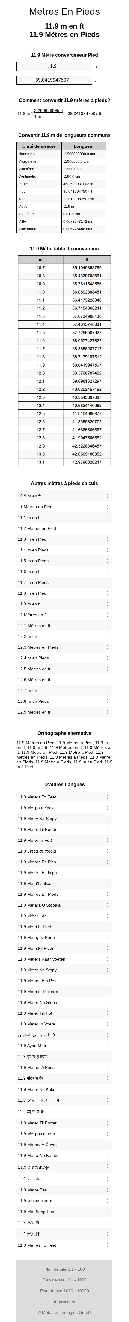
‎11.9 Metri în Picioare (38, 991)
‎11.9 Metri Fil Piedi (35, 948)
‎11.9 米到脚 (29, 1222)
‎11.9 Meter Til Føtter (37, 1123)
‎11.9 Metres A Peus (36, 1067)
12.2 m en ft (29, 636)
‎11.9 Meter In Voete (36, 1024)
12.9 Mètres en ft (34, 712)
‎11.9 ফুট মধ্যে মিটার (32, 1056)
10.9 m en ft (29, 495)
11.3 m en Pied (32, 539)
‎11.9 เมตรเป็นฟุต (34, 1167)
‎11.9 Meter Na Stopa (37, 1002)
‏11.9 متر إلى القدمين (36, 1034)
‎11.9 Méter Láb (32, 915)
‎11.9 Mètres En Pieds (38, 894)
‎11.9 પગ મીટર (30, 1178)
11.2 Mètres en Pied (37, 528)
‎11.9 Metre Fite (32, 1190)
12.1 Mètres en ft (34, 625)
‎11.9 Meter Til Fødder (38, 829)
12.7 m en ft (29, 690)
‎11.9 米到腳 (29, 1233)
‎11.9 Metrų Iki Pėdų (36, 937)
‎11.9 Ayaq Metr (32, 1045)
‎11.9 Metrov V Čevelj (37, 1144)
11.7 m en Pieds (33, 582)
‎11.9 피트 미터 (31, 1111)
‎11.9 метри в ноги (35, 1200)
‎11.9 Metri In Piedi (35, 926)
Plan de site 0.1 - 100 (64, 1269)
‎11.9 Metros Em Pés (37, 980)
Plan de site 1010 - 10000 (64, 1290)
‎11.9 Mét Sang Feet (37, 1211)
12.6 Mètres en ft (34, 679)
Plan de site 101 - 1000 (65, 1280)
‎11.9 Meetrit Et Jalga (37, 872)
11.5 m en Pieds (33, 560)
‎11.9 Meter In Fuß (35, 840)
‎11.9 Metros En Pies (37, 861)
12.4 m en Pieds (33, 658)
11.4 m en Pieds (33, 550)
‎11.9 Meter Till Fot (35, 1013)
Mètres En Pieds (64, 11)
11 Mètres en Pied (35, 506)
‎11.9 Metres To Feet (37, 1245)
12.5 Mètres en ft (34, 668)
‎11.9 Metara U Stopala (39, 905)
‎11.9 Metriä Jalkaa (35, 883)
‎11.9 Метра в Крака (37, 807)
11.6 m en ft (29, 571)
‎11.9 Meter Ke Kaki (36, 1089)
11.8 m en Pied (32, 593)
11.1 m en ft (29, 517)
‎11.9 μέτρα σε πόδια (37, 851)
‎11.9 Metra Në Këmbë (39, 1155)
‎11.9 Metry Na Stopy (37, 818)
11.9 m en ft (29, 604)
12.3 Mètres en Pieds (38, 647)
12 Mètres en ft (32, 614)
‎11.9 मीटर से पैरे (30, 1078)
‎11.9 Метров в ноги (36, 1133)
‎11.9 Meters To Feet (37, 797)
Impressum (64, 1301)
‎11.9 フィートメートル (39, 1100)
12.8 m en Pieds (33, 701)
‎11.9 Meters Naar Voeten (41, 959)
